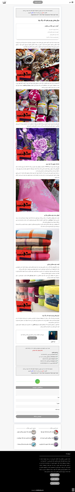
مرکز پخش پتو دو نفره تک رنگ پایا (52, 37)
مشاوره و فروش (38, 2)
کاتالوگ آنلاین (54, 479)
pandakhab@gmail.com (45, 363)
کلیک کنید (41, 356)
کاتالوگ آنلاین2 (55, 483)
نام (58, 397)
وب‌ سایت (57, 409)
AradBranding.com (40, 490)
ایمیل (57, 403)
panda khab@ (45, 359)
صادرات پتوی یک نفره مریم (53, 29)
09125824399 (44, 354)
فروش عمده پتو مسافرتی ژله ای (53, 32)
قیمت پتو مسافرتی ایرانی (54, 34)
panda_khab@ (43, 361)
